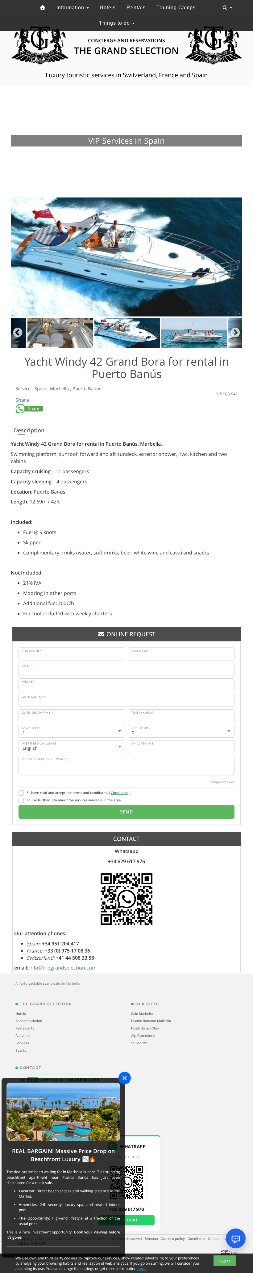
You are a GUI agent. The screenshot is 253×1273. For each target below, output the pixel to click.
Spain (41, 388)
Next (235, 333)
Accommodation (28, 1021)
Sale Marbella (142, 1014)
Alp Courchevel (143, 1035)
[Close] (124, 1078)
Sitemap (152, 1239)
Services (22, 1043)
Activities (22, 1035)
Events (20, 1050)
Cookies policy (173, 1239)
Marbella (60, 388)
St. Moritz (139, 1043)
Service (23, 388)
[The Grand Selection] (42, 7)
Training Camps (176, 7)
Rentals (136, 7)
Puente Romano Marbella (151, 1021)
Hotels (108, 7)
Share (22, 400)
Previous (18, 333)
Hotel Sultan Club (145, 1028)
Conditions (119, 792)
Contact (215, 1239)
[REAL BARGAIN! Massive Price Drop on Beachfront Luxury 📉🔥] (63, 1111)
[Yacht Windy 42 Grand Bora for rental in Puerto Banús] (126, 256)
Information (71, 7)
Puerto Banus (87, 388)
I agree (225, 1260)
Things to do (115, 23)
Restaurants (24, 1028)
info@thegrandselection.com (63, 967)
